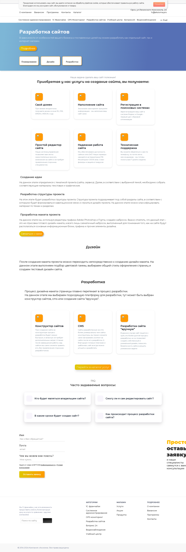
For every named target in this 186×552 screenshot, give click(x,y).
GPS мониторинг (94, 517)
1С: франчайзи (93, 506)
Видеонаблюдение (95, 530)
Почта (22, 445)
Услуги (120, 506)
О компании (25, 12)
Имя (21, 435)
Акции (120, 510)
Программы (53, 12)
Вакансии (39, 12)
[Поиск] (47, 520)
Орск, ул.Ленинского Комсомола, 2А (149, 10)
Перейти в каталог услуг (93, 367)
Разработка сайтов (95, 521)
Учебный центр (94, 534)
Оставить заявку (32, 474)
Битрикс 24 (91, 525)
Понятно (159, 4)
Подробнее (28, 48)
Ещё (163, 20)
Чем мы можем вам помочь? (36, 455)
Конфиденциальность (47, 465)
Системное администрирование (96, 511)
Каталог (77, 12)
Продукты (122, 515)
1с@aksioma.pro (159, 12)
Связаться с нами (31, 233)
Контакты (66, 12)
